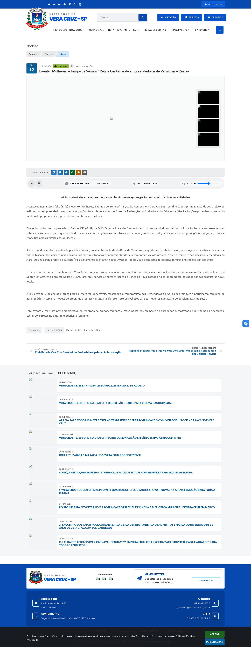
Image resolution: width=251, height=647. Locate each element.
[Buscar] (142, 17)
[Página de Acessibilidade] (80, 4)
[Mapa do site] (75, 4)
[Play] (31, 183)
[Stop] (39, 183)
